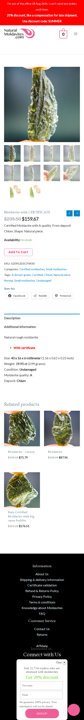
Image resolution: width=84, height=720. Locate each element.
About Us (42, 574)
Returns (42, 634)
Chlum (48, 275)
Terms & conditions (42, 602)
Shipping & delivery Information (42, 580)
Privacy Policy (42, 596)
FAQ (42, 613)
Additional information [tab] (20, 327)
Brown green (23, 275)
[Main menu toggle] (75, 34)
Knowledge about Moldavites (42, 608)
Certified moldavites (32, 269)
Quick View (22, 443)
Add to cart (18, 252)
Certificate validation (42, 585)
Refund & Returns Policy (42, 591)
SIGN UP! (42, 713)
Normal (8, 280)
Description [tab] (12, 318)
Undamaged (43, 280)
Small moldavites (56, 269)
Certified (37, 275)
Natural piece (62, 275)
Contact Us (42, 629)
